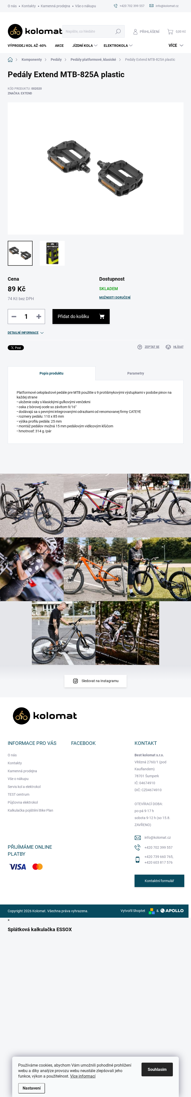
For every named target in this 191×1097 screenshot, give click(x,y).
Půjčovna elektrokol (23, 802)
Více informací (83, 1076)
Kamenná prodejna (55, 6)
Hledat (118, 31)
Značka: (20, 93)
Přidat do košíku (73, 316)
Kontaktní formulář (159, 881)
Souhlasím (157, 1069)
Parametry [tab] (135, 373)
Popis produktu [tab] (51, 373)
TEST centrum (18, 794)
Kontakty (29, 6)
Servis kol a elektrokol (24, 787)
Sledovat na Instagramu (100, 681)
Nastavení (32, 1088)
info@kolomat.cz (157, 837)
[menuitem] (29, 45)
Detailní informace (23, 332)
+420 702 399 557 (158, 847)
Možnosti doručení (115, 297)
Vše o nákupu (85, 6)
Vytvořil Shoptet (133, 911)
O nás (12, 6)
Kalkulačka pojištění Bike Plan (30, 810)
